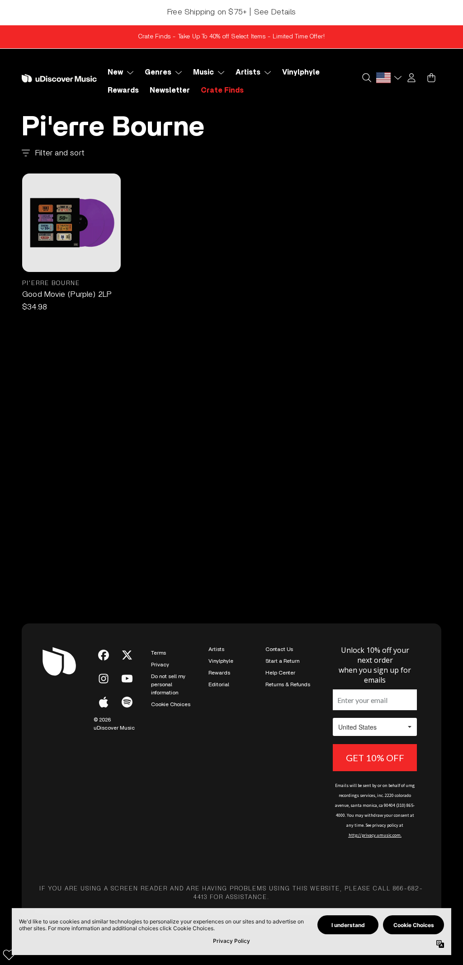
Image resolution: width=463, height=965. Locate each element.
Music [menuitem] (203, 72)
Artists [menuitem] (248, 72)
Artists (216, 649)
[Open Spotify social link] (127, 702)
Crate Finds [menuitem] (222, 90)
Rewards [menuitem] (123, 90)
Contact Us (279, 649)
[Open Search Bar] (366, 78)
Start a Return (282, 661)
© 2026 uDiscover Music (114, 724)
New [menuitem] (115, 72)
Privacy (160, 664)
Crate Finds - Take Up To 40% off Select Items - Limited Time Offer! (231, 36)
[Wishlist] (9, 955)
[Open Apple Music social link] (103, 702)
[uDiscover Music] (59, 78)
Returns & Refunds (287, 684)
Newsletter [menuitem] (170, 90)
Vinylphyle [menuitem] (301, 72)
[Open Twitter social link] (127, 655)
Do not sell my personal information (168, 684)
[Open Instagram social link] (103, 679)
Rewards (219, 672)
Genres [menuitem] (158, 72)
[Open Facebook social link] (103, 655)
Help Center (280, 672)
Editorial (218, 684)
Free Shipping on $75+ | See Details (231, 12)
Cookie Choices (170, 704)
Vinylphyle (220, 661)
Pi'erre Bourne (51, 283)
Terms (158, 653)
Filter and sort (60, 153)
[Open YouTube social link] (127, 679)
